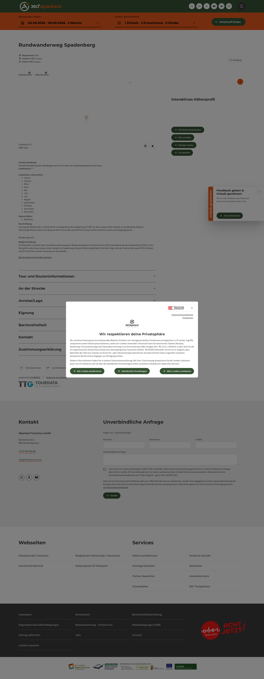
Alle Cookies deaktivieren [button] (89, 371)
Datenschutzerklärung (182, 314)
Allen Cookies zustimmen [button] (179, 371)
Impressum (187, 317)
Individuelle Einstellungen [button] (134, 371)
